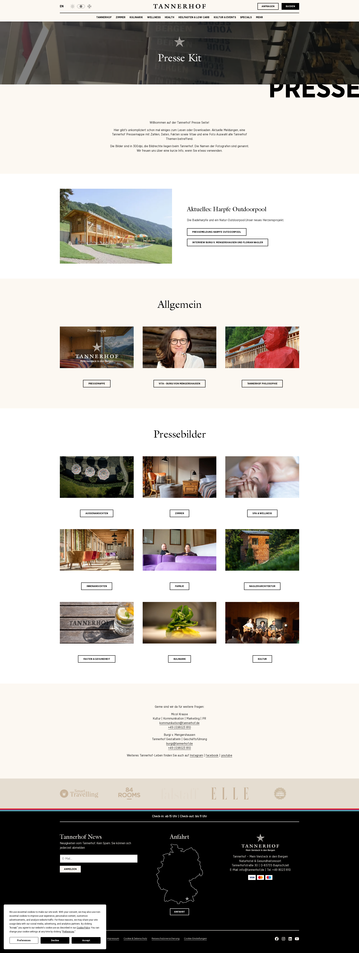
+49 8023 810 (281, 870)
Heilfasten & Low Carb (193, 17)
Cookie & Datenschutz (135, 938)
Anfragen (268, 6)
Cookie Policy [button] (83, 927)
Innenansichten (97, 586)
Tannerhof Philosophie (262, 383)
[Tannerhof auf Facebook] (276, 939)
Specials (246, 17)
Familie (179, 586)
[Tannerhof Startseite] (179, 6)
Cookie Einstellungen (195, 938)
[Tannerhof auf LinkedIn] (290, 939)
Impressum (113, 938)
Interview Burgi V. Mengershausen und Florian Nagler (227, 242)
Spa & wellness (262, 513)
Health (169, 17)
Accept (86, 940)
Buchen (290, 6)
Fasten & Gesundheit (96, 659)
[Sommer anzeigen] (73, 6)
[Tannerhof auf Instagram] (283, 939)
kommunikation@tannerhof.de (179, 723)
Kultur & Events (225, 17)
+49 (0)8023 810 (179, 727)
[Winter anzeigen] (89, 6)
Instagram (196, 755)
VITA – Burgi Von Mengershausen (179, 383)
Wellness (154, 17)
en (62, 6)
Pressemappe (96, 383)
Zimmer (120, 17)
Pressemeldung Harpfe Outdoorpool (216, 231)
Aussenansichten (96, 513)
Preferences (24, 940)
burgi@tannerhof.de (179, 743)
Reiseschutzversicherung (166, 938)
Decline (55, 940)
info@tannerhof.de (251, 870)
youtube (226, 755)
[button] (81, 6)
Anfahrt (179, 911)
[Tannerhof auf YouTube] (297, 939)
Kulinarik (136, 17)
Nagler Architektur (262, 586)
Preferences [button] (68, 931)
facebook (212, 755)
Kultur (262, 659)
